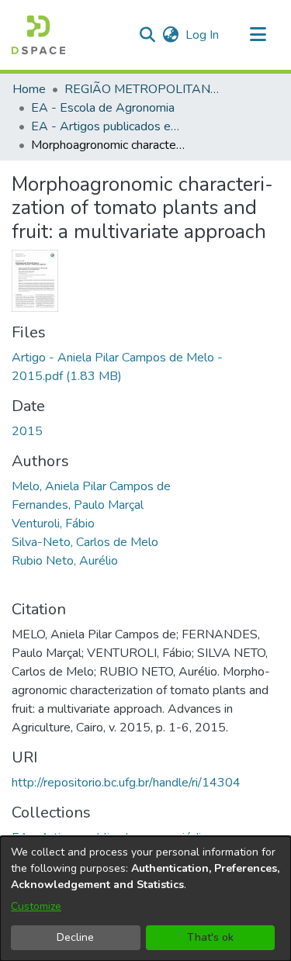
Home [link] (29, 89)
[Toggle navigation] (257, 35)
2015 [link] (27, 431)
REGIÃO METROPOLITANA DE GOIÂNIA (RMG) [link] (142, 89)
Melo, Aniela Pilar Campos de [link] (91, 486)
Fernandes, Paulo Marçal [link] (78, 504)
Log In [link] (202, 34)
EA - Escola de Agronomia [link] (103, 107)
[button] (38, 35)
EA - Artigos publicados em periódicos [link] (108, 126)
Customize (36, 906)
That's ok (210, 937)
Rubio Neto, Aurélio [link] (65, 560)
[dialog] (145, 898)
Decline (75, 937)
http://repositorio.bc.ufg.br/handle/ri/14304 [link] (126, 782)
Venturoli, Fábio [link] (53, 523)
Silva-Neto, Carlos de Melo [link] (85, 542)
